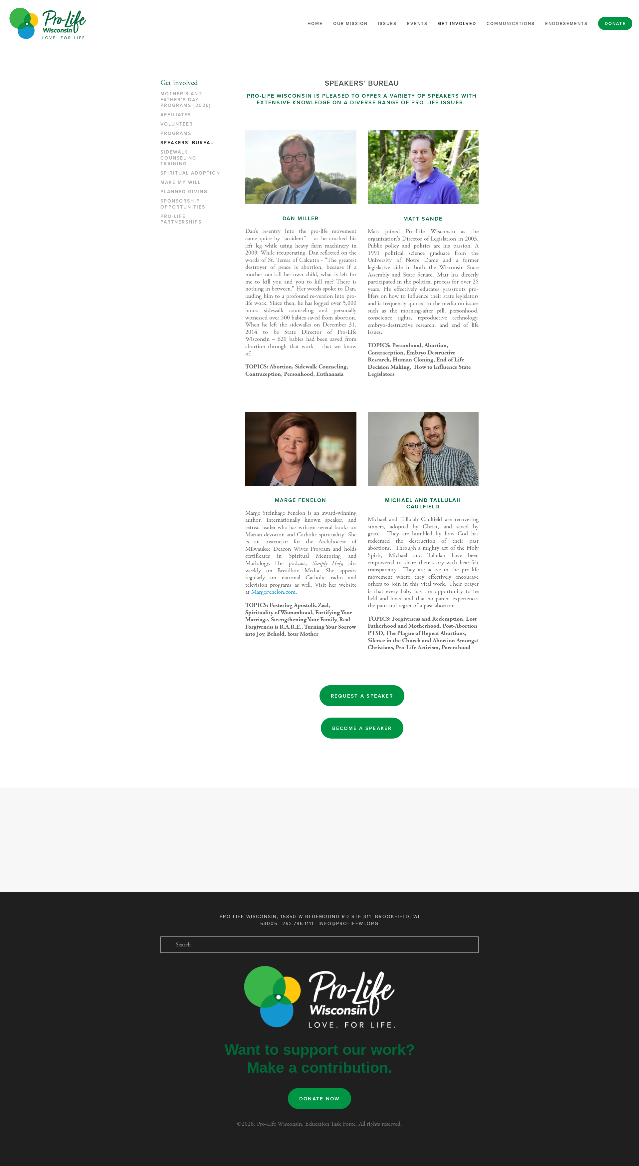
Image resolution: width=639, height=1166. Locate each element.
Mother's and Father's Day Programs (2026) (185, 100)
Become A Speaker (362, 728)
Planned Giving (184, 192)
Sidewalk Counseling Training (178, 158)
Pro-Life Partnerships (181, 220)
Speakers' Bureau (187, 143)
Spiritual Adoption (190, 173)
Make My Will (180, 183)
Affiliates (175, 115)
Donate (615, 23)
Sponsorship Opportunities (182, 204)
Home (315, 23)
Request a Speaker (362, 695)
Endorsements (566, 23)
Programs (175, 134)
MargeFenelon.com (273, 592)
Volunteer (176, 124)
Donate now (319, 1098)
